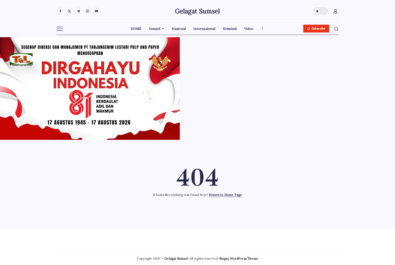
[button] (321, 11)
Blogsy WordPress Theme (238, 258)
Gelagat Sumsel (197, 11)
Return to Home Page (225, 195)
